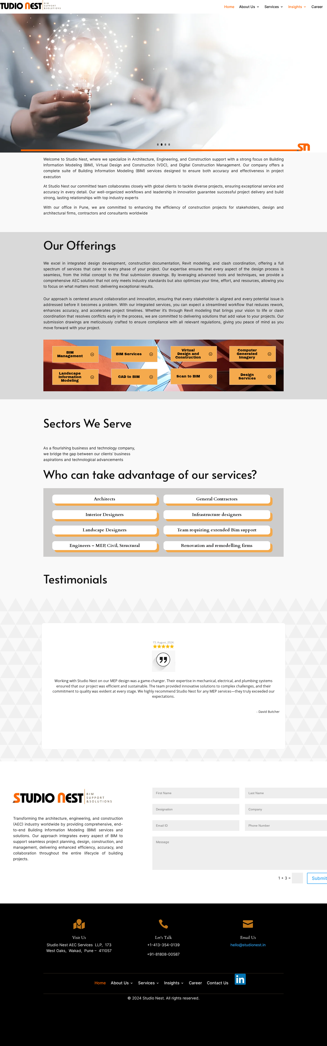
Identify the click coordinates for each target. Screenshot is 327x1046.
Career (317, 7)
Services (271, 7)
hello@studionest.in (248, 945)
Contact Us (217, 983)
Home (229, 7)
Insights (295, 7)
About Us (247, 7)
